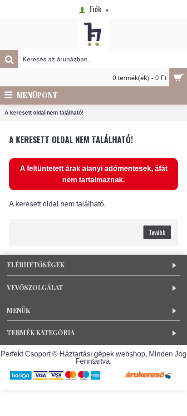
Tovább (157, 232)
